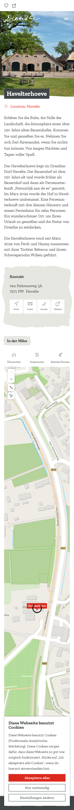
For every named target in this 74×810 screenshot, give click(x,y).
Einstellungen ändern (37, 797)
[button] (37, 608)
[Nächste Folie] (70, 56)
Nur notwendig (37, 788)
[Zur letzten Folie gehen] (4, 56)
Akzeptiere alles (37, 778)
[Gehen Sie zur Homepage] (22, 18)
